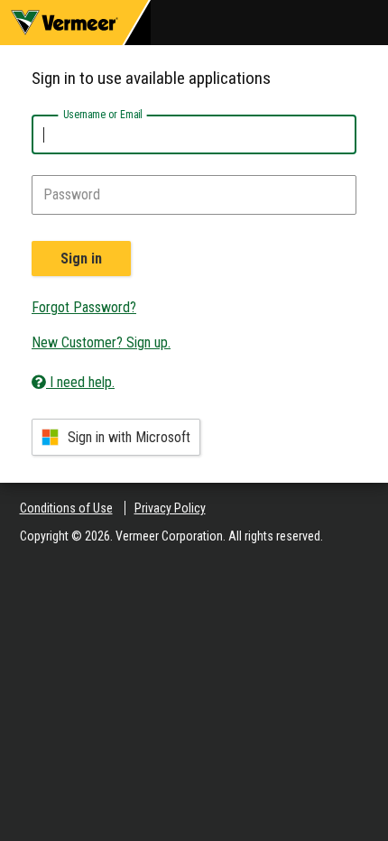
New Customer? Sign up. (101, 342)
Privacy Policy (170, 508)
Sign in (81, 258)
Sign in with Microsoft (129, 437)
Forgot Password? (84, 307)
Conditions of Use (66, 508)
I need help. (80, 382)
